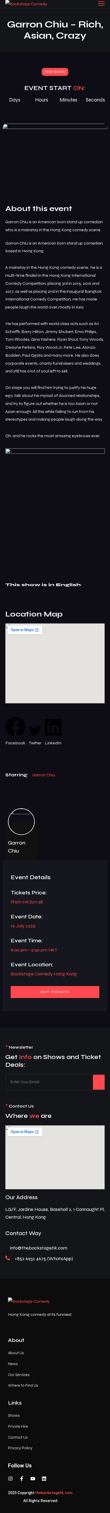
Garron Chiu (43, 774)
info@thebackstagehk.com (38, 1248)
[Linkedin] (44, 1478)
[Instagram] (10, 1478)
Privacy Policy (20, 1448)
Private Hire (18, 1426)
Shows (14, 1415)
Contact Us (18, 1437)
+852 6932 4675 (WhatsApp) (44, 1258)
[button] (15, 732)
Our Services (19, 1374)
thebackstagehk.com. (54, 1493)
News (13, 1363)
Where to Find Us (23, 1385)
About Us (16, 1352)
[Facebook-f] (21, 1478)
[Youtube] (32, 1478)
